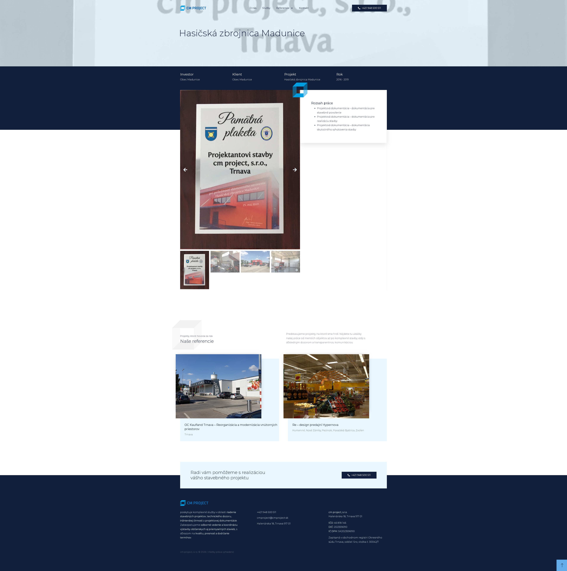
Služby (266, 8)
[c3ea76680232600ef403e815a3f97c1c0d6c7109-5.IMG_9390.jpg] (240, 169)
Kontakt (304, 8)
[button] (185, 169)
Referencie (282, 8)
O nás (253, 8)
